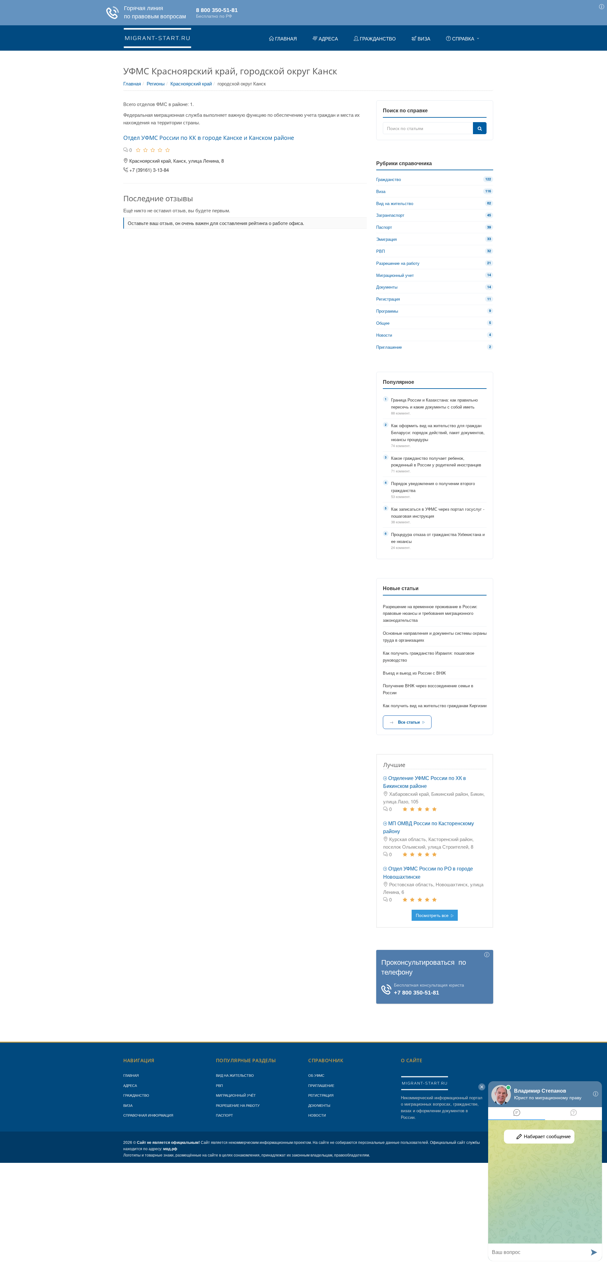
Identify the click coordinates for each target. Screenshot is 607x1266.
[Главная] (157, 37)
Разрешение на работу (238, 1105)
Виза (127, 1105)
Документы (319, 1105)
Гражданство (136, 1095)
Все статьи (409, 722)
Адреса (130, 1085)
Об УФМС (316, 1075)
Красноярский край (191, 83)
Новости (317, 1115)
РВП (219, 1085)
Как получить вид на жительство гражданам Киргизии (435, 705)
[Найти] (480, 128)
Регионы (156, 83)
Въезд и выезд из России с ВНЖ (414, 673)
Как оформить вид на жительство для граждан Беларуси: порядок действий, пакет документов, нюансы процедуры (438, 432)
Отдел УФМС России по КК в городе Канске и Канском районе (208, 137)
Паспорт (224, 1115)
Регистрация (321, 1095)
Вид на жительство (235, 1075)
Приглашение (321, 1085)
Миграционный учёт (236, 1095)
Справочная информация (148, 1115)
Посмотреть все (433, 915)
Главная (132, 83)
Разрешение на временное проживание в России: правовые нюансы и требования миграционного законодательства (430, 613)
